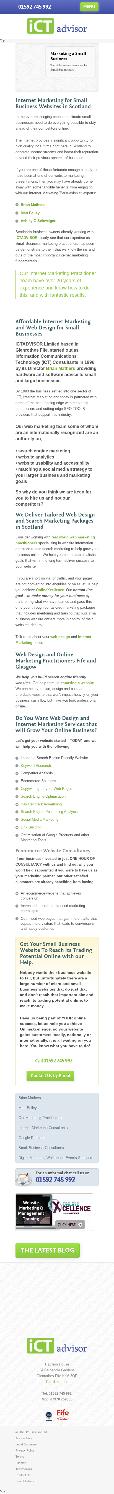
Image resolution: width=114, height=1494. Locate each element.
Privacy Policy (25, 1450)
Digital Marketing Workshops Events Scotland (55, 1158)
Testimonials (23, 1469)
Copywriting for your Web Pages (46, 789)
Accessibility (23, 1438)
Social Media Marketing (39, 819)
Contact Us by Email (50, 1075)
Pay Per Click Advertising (41, 804)
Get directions (57, 1382)
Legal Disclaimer (26, 1444)
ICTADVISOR (26, 238)
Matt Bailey (30, 213)
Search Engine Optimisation (43, 796)
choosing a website (77, 683)
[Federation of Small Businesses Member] (49, 1416)
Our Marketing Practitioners (41, 1118)
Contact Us (23, 1475)
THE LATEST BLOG (47, 1250)
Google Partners (32, 1138)
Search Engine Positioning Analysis (49, 812)
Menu (89, 6)
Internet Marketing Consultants (43, 1128)
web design (60, 637)
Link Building (31, 827)
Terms (19, 1456)
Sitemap (20, 1463)
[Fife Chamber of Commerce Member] (63, 1415)
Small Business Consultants (41, 1148)
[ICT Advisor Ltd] (57, 32)
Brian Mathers (33, 205)
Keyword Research (36, 766)
